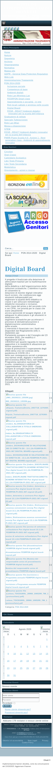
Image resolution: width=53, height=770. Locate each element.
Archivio (8, 62)
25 (21, 668)
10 (14, 654)
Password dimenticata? (16, 713)
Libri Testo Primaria (14, 161)
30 (8, 675)
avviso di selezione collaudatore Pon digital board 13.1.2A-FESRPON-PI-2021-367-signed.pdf (27, 539)
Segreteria (9, 58)
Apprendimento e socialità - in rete (24, 102)
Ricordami (7, 703)
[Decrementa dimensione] (11, 32)
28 (40, 668)
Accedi (7, 706)
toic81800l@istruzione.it (25, 732)
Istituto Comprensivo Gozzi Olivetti (26, 7)
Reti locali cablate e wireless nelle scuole (28, 105)
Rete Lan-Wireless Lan (18, 96)
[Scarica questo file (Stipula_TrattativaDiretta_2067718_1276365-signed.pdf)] (28, 412)
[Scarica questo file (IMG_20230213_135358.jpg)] (27, 398)
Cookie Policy (28, 742)
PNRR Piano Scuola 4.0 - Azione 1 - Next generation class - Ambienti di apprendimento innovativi (27, 140)
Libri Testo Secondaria (15, 164)
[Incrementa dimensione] (5, 32)
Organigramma (11, 65)
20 (34, 661)
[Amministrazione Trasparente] (26, 44)
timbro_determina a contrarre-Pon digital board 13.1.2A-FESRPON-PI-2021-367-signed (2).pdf (27, 498)
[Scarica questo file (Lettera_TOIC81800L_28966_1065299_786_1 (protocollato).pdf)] (27, 597)
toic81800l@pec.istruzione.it (26, 734)
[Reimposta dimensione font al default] (8, 35)
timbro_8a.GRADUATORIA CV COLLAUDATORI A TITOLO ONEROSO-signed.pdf (24, 436)
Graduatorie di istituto (15, 117)
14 (40, 654)
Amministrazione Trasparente (18, 80)
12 (27, 654)
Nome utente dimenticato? (18, 709)
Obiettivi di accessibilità (13, 741)
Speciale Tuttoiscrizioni (16, 120)
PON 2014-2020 (21, 607)
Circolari (8, 152)
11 (21, 654)
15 (47, 654)
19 (27, 661)
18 (21, 661)
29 (47, 668)
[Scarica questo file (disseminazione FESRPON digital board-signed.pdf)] (27, 549)
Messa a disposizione (15, 126)
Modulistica (10, 167)
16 (8, 661)
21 (40, 661)
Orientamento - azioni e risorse (19, 170)
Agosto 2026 (25, 629)
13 (34, 654)
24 (14, 668)
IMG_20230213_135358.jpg (18, 401)
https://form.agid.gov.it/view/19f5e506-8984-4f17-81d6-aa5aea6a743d (26, 737)
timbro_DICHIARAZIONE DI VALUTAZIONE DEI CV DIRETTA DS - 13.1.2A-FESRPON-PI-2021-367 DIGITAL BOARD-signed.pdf (27, 458)
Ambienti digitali (15, 93)
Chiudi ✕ (47, 760)
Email (15, 276)
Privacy (45, 741)
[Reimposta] (18, 30)
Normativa (9, 68)
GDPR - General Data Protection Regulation (26, 74)
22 (47, 661)
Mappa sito (9, 71)
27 (34, 668)
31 (14, 675)
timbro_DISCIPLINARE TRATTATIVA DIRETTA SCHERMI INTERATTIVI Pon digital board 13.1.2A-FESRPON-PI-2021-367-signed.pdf (26, 479)
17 (14, 661)
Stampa (8, 276)
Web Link (9, 77)
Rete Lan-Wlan (11, 123)
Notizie (7, 55)
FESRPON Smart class (18, 99)
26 (27, 668)
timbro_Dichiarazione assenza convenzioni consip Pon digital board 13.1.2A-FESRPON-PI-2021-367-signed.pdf (27, 520)
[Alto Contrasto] (14, 30)
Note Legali (32, 741)
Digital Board (13, 108)
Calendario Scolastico (15, 158)
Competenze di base (17, 89)
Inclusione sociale (16, 86)
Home (7, 52)
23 (8, 668)
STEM (7, 129)
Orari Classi (10, 155)
